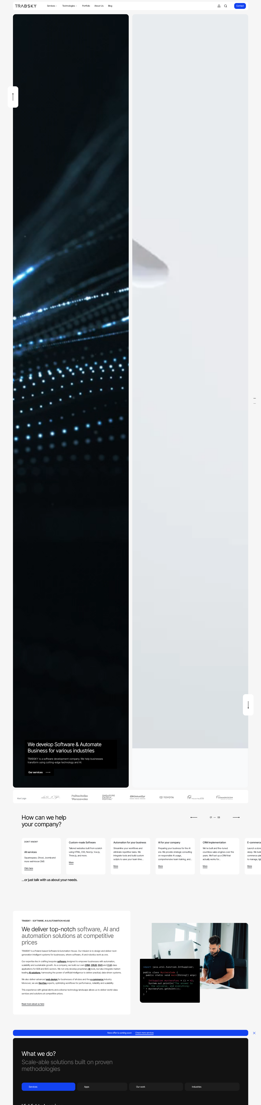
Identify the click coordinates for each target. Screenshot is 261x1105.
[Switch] (254, 398)
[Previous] (12, 97)
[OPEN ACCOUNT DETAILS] (219, 5)
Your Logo (19, 798)
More (71, 862)
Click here (28, 868)
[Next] (248, 705)
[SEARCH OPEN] (225, 5)
